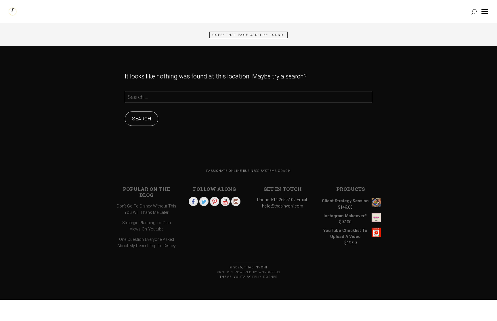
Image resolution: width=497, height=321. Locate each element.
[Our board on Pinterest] (214, 201)
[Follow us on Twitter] (204, 201)
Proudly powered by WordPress (248, 272)
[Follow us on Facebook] (193, 201)
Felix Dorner (265, 277)
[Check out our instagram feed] (235, 201)
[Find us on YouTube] (225, 201)
